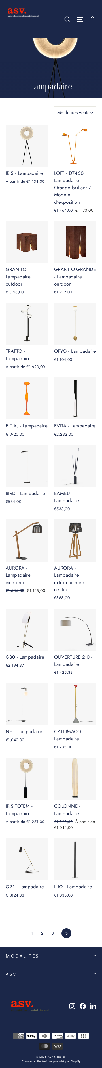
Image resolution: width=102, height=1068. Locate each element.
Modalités (22, 955)
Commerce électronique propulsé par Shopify (51, 1061)
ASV (11, 974)
